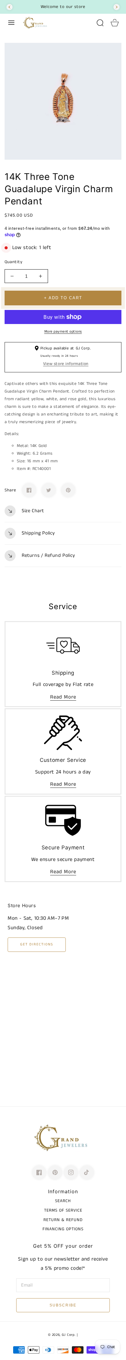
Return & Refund (63, 1220)
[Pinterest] (68, 490)
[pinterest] (55, 1172)
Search (63, 1201)
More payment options (63, 331)
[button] (11, 22)
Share (10, 490)
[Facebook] (29, 490)
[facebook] (39, 1172)
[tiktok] (87, 1172)
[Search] (100, 23)
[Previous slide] (9, 7)
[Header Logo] (56, 23)
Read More (63, 697)
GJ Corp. (69, 1334)
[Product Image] (63, 101)
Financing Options (63, 1229)
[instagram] (71, 1172)
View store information (65, 364)
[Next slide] (116, 7)
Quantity (14, 262)
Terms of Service (63, 1210)
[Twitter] (48, 490)
